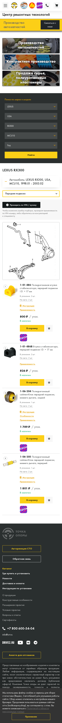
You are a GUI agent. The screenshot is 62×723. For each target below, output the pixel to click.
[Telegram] (35, 642)
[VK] (28, 642)
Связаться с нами (50, 24)
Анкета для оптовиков (21, 655)
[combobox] (31, 106)
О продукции (9, 595)
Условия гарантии (11, 610)
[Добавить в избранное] (49, 328)
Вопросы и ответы (11, 615)
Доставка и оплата (13, 583)
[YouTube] (20, 642)
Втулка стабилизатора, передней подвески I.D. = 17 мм (39, 348)
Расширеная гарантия (13, 605)
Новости (7, 578)
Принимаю (31, 716)
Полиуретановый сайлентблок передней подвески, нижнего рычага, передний (37, 460)
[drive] (8, 642)
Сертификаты (9, 620)
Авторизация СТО (21, 548)
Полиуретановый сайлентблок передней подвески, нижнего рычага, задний (37, 394)
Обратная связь (22, 558)
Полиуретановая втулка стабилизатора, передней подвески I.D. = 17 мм (39, 288)
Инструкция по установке (17, 588)
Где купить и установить (16, 573)
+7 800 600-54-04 (20, 628)
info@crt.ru (7, 634)
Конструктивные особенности (17, 600)
